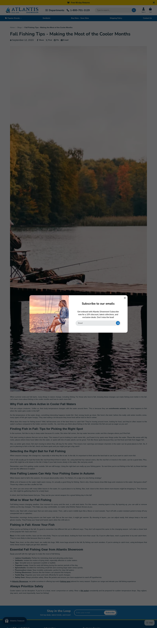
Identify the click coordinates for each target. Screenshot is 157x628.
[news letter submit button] (118, 323)
